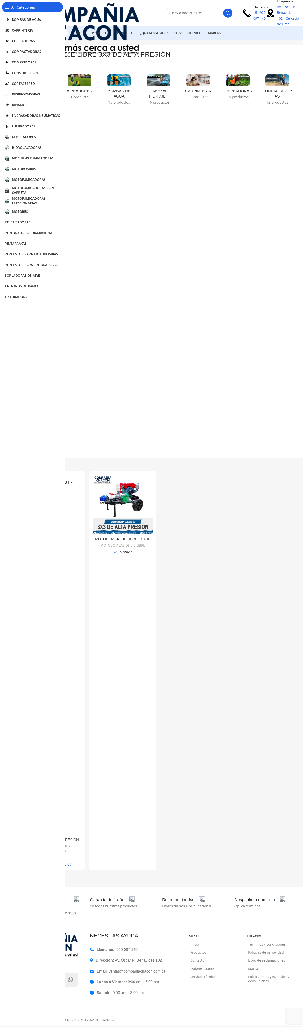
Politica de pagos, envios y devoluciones (268, 978)
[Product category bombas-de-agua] (119, 90)
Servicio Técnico (203, 976)
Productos (198, 952)
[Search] (227, 13)
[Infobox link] (112, 899)
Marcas (254, 968)
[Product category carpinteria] (198, 88)
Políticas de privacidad (266, 952)
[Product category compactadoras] (277, 90)
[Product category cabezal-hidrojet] (158, 90)
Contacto (197, 960)
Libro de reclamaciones (266, 960)
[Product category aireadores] (79, 88)
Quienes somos (202, 968)
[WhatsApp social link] (70, 980)
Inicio (194, 944)
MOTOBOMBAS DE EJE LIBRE (122, 545)
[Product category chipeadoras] (237, 88)
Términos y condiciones (266, 944)
